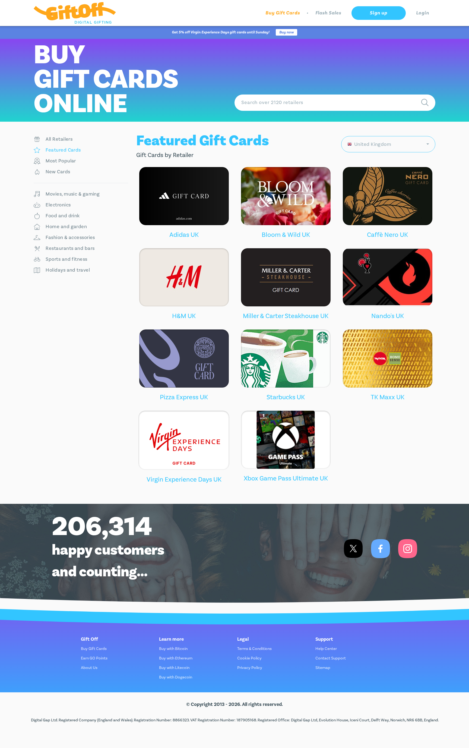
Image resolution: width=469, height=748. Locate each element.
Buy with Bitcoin (173, 648)
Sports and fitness (66, 259)
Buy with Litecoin (174, 667)
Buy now (286, 32)
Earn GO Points (94, 658)
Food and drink (63, 216)
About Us (89, 667)
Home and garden (66, 227)
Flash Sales (328, 13)
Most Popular (61, 161)
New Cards (58, 172)
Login (422, 13)
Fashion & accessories (70, 237)
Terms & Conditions (254, 648)
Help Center (326, 648)
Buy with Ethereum (175, 658)
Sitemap (322, 667)
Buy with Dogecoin (175, 677)
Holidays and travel (68, 270)
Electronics (58, 205)
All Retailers (59, 139)
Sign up (378, 13)
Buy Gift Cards (282, 13)
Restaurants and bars (70, 248)
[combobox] (388, 144)
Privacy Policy (249, 667)
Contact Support (330, 658)
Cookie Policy (249, 658)
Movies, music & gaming (73, 194)
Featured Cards (63, 150)
